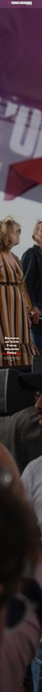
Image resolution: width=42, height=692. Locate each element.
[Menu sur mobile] (38, 6)
